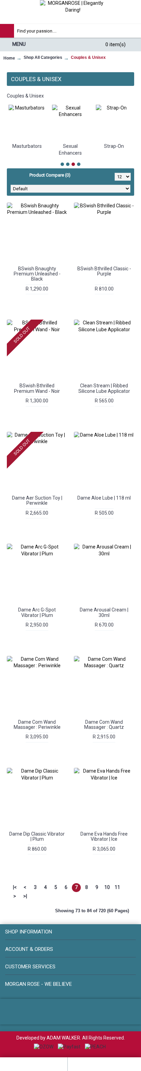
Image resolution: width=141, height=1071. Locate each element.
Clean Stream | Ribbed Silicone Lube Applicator (104, 388)
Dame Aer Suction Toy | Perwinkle (37, 500)
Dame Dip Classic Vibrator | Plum (37, 836)
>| (25, 896)
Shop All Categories (43, 57)
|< (15, 887)
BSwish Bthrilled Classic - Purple (104, 271)
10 (107, 887)
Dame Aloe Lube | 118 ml (104, 498)
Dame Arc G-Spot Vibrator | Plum (37, 612)
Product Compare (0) (49, 175)
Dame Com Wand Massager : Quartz (104, 724)
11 (117, 887)
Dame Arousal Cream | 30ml (104, 612)
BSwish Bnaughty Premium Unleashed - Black (37, 274)
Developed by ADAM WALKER (48, 1038)
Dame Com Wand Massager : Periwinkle (37, 724)
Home (9, 58)
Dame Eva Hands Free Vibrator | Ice (104, 836)
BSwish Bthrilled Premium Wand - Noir (37, 388)
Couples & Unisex (88, 57)
